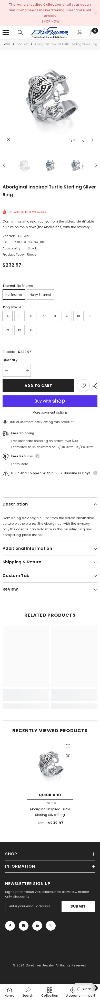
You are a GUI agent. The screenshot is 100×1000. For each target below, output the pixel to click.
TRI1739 (23, 236)
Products (22, 44)
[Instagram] (23, 926)
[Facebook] (10, 926)
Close (95, 13)
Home (7, 44)
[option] (50, 97)
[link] (26, 698)
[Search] (20, 32)
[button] (82, 140)
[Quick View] (68, 755)
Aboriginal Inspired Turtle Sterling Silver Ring (50, 812)
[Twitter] (51, 926)
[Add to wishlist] (83, 385)
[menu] (6, 32)
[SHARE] (93, 386)
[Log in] (80, 32)
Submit (78, 906)
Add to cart (38, 385)
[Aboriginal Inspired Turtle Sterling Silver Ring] (50, 764)
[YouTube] (37, 926)
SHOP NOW (51, 21)
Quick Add (50, 794)
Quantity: (10, 360)
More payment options (50, 412)
